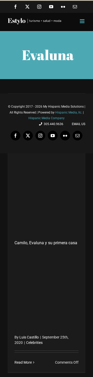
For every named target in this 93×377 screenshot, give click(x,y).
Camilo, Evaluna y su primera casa (45, 242)
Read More (23, 362)
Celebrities (34, 343)
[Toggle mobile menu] (82, 21)
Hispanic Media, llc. (69, 112)
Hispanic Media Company (46, 118)
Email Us (77, 124)
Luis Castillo (29, 337)
